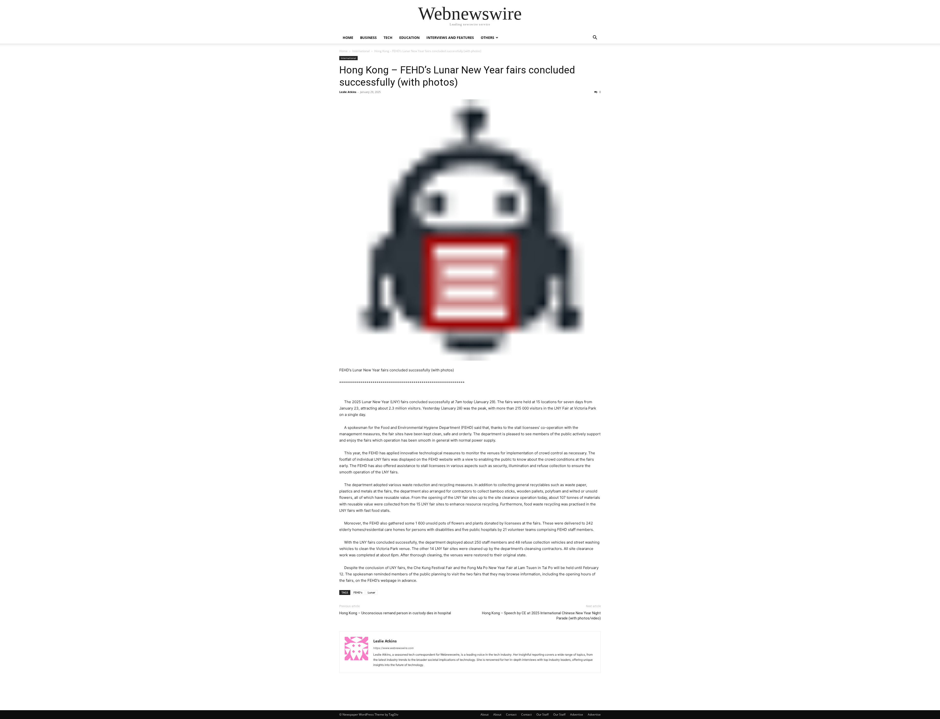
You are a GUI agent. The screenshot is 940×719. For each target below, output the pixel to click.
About (485, 714)
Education (409, 37)
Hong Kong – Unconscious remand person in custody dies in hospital (395, 613)
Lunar (371, 592)
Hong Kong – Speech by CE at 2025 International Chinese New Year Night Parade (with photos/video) (541, 615)
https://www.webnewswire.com (393, 648)
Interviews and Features (450, 37)
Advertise (576, 714)
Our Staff (542, 714)
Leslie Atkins (347, 92)
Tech (388, 37)
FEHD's (357, 592)
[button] (595, 38)
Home (348, 37)
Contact (511, 714)
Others (487, 37)
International (361, 51)
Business (368, 37)
